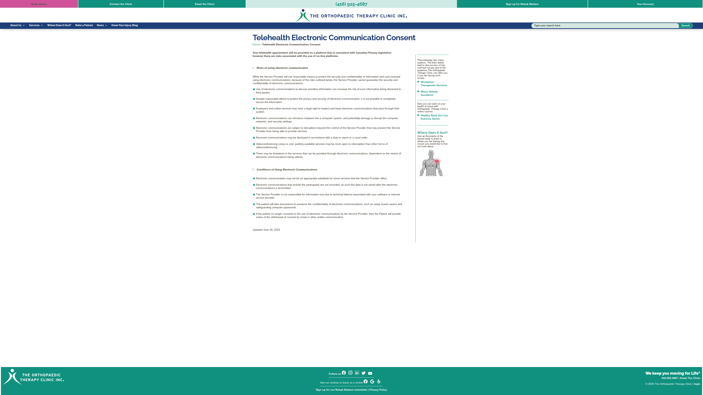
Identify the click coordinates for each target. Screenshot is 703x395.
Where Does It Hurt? (59, 25)
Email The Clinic (690, 378)
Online (39, 4)
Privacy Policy (378, 389)
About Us (15, 25)
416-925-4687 (669, 378)
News (100, 25)
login (697, 383)
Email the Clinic (204, 4)
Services (34, 25)
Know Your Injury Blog (124, 25)
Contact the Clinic (121, 4)
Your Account (645, 4)
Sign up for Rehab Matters (522, 4)
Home (256, 44)
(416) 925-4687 (351, 4)
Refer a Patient (84, 25)
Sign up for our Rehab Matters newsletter (341, 389)
